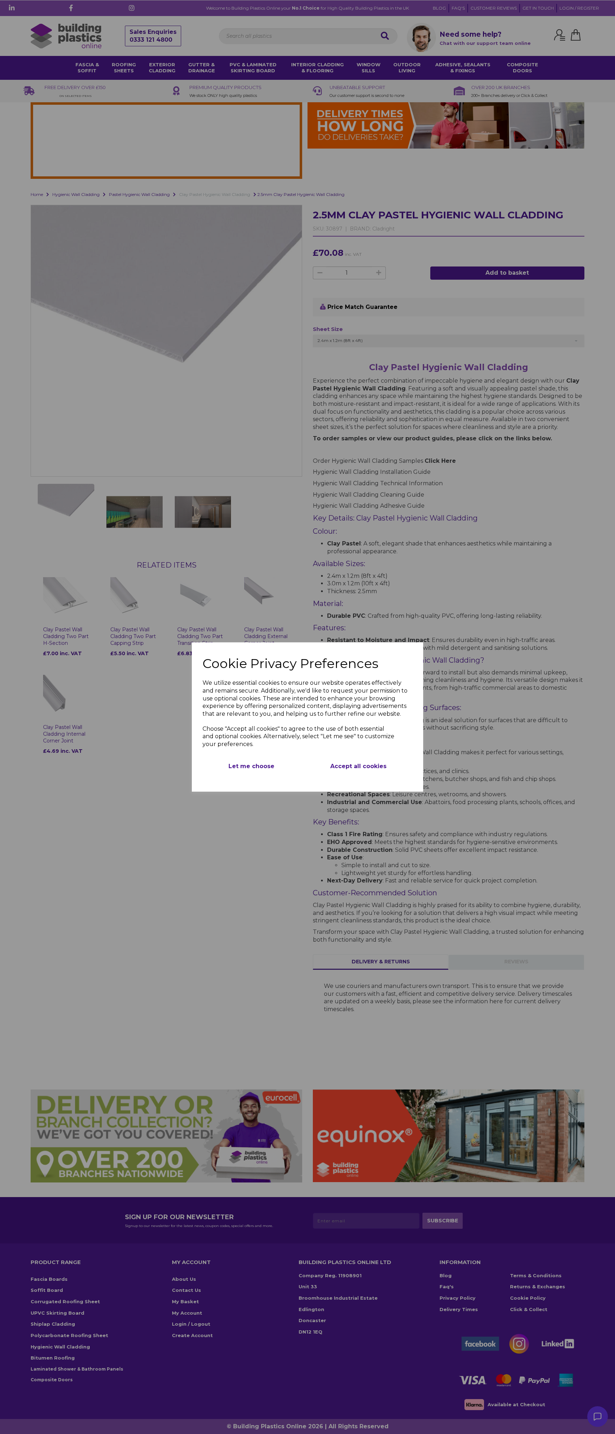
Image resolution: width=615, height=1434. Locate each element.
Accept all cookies (358, 766)
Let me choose (251, 766)
